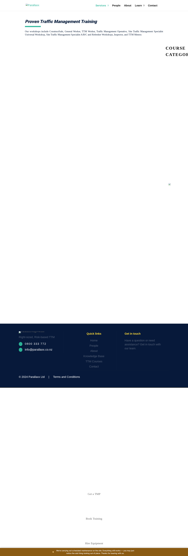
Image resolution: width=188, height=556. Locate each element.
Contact (152, 6)
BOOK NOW (170, 305)
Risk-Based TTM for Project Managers (175, 102)
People (116, 6)
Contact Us (134, 356)
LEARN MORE (179, 305)
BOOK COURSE (176, 307)
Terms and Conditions (66, 376)
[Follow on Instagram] (158, 377)
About (127, 6)
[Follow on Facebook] (150, 377)
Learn (138, 6)
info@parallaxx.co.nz (38, 349)
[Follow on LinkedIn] (165, 377)
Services (101, 6)
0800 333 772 (35, 343)
